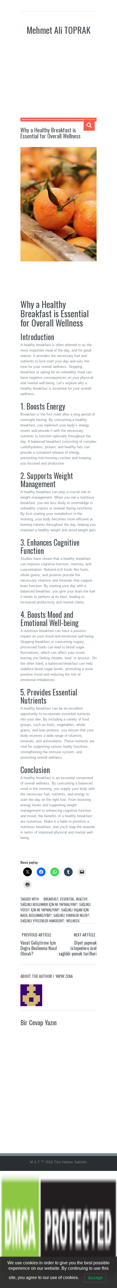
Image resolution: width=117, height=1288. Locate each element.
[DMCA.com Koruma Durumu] (58, 1229)
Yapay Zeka (64, 976)
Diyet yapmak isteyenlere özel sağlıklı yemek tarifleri (78, 948)
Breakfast (51, 899)
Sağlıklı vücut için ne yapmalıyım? (55, 907)
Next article (84, 935)
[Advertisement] (58, 81)
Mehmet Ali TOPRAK (59, 29)
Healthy (81, 899)
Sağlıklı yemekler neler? (71, 915)
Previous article (36, 935)
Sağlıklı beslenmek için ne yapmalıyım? (49, 904)
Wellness (73, 920)
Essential (67, 899)
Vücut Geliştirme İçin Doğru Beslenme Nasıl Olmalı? (38, 948)
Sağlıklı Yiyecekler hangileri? (42, 920)
